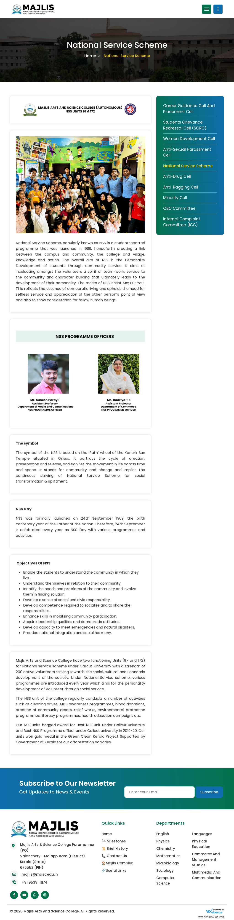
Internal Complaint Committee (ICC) (181, 222)
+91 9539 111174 (34, 871)
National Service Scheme (188, 166)
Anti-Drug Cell (177, 176)
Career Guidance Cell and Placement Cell (189, 108)
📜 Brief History (114, 837)
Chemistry (165, 837)
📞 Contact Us (114, 845)
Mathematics (168, 845)
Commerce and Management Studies (206, 849)
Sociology (165, 859)
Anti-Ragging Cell (180, 187)
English (162, 823)
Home (90, 56)
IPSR (221, 906)
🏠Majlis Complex (117, 852)
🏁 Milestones (113, 830)
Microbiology (167, 852)
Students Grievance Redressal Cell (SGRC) (184, 125)
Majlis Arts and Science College (51, 900)
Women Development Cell (189, 138)
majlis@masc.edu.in (39, 863)
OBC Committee (179, 208)
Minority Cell (175, 197)
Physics (163, 830)
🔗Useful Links (113, 859)
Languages (202, 823)
